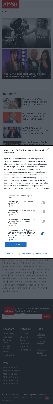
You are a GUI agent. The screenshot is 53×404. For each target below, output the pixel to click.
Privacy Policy (41, 254)
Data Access (26, 254)
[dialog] (26, 202)
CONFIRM (16, 245)
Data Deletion (11, 254)
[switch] (43, 202)
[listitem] (26, 196)
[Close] (48, 150)
